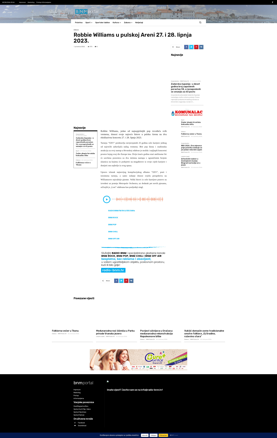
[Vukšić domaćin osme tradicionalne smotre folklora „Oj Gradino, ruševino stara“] (204, 314)
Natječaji (139, 23)
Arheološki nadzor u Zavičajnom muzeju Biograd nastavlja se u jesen (190, 162)
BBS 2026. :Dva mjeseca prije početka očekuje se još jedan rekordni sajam (191, 148)
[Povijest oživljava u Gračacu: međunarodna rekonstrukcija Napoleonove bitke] (160, 314)
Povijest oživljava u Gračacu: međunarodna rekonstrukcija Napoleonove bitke (156, 333)
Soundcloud (82, 426)
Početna (78, 23)
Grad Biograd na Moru (81, 406)
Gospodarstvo (80, 134)
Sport (87, 23)
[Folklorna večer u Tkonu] (175, 135)
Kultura (116, 23)
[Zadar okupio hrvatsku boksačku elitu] (175, 123)
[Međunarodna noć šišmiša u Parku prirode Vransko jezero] (116, 314)
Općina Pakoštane (80, 412)
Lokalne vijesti (185, 156)
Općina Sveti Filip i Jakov (82, 409)
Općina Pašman (79, 415)
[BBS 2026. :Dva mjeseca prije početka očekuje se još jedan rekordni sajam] (175, 147)
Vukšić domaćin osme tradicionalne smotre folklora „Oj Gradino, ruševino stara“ (204, 333)
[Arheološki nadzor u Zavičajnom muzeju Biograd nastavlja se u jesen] (175, 160)
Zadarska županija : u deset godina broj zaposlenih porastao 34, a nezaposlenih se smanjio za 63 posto (85, 142)
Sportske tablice (102, 23)
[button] (200, 22)
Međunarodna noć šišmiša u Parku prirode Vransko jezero (115, 332)
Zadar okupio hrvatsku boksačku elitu (85, 154)
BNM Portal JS (184, 81)
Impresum (22, 2)
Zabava (127, 23)
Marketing (31, 2)
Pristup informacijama (43, 2)
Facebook (81, 423)
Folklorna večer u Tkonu (83, 163)
